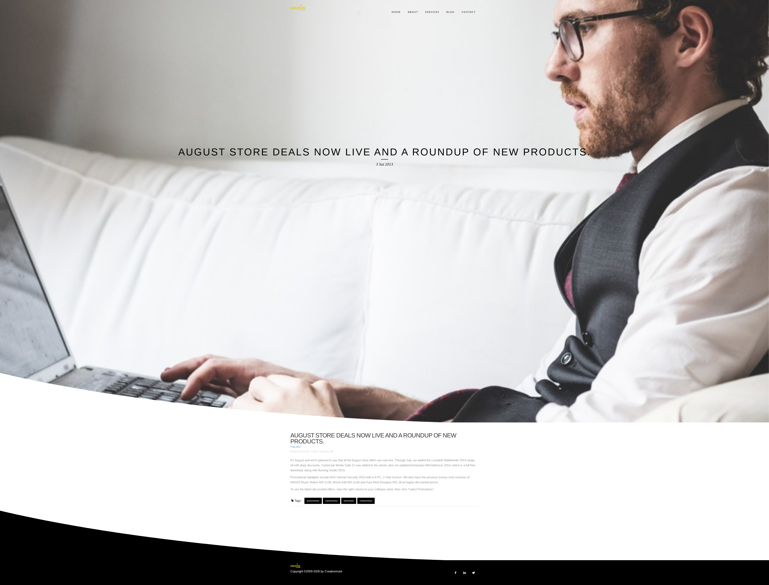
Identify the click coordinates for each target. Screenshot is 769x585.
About (413, 12)
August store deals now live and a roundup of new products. (373, 438)
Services (432, 12)
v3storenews (366, 501)
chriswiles (305, 451)
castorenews (331, 501)
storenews (349, 501)
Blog (450, 12)
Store (315, 451)
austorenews (313, 501)
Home (396, 12)
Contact (469, 12)
